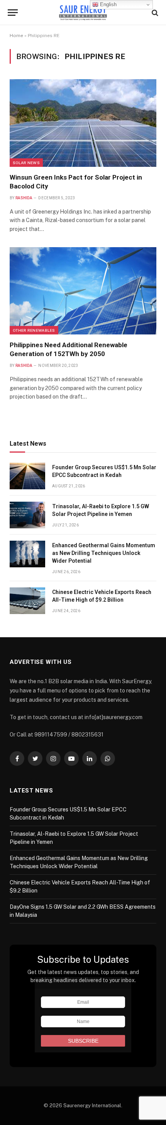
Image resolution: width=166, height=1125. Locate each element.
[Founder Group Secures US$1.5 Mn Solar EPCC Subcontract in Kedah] (27, 476)
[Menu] (13, 12)
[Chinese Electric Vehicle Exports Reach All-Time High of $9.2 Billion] (27, 600)
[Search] (154, 12)
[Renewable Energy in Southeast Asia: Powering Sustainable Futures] (83, 12)
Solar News (26, 162)
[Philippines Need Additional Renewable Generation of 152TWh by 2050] (83, 290)
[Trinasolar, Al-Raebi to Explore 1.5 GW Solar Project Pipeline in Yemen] (27, 515)
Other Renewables (34, 330)
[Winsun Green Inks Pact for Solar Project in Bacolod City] (83, 122)
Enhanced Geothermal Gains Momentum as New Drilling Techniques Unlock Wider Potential (103, 553)
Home (16, 35)
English (107, 4)
